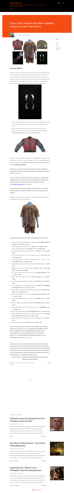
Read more (43, 436)
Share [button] (57, 39)
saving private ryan (59, 48)
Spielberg (57, 49)
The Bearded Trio (16, 3)
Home (11, 8)
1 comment (15, 460)
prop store (57, 46)
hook (56, 45)
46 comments (16, 485)
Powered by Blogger (37, 489)
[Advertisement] (28, 400)
